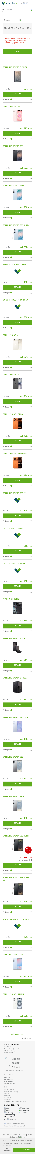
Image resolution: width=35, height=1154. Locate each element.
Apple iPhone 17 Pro (13, 414)
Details (17, 94)
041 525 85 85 (8, 1047)
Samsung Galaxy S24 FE (14, 954)
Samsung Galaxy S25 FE (14, 493)
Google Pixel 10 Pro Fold (15, 300)
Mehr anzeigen (16, 1034)
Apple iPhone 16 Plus (13, 994)
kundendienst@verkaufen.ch (13, 1049)
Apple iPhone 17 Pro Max (15, 453)
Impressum (7, 1099)
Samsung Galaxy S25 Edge (15, 717)
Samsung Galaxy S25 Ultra (16, 836)
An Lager (6, 99)
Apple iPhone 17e (11, 106)
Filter (17, 51)
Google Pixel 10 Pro (13, 528)
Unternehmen (8, 1079)
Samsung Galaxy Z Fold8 (15, 67)
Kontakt (6, 1093)
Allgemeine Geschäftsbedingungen (15, 1101)
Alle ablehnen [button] (7, 1150)
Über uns (7, 1077)
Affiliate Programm (10, 1083)
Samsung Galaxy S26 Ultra (16, 225)
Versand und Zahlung (11, 1092)
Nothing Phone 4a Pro (14, 264)
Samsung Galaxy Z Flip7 (14, 638)
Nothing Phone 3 (11, 599)
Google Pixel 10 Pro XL (14, 563)
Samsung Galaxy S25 (13, 757)
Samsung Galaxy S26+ (13, 185)
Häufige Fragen (9, 1090)
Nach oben (26, 1038)
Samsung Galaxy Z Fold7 (15, 678)
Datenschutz (8, 1097)
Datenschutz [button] (8, 1145)
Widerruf (7, 1095)
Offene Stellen (8, 1081)
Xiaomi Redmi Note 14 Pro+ (16, 919)
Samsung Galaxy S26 (13, 146)
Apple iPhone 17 (11, 374)
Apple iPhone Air (11, 335)
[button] (23, 3)
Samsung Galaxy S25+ (13, 796)
